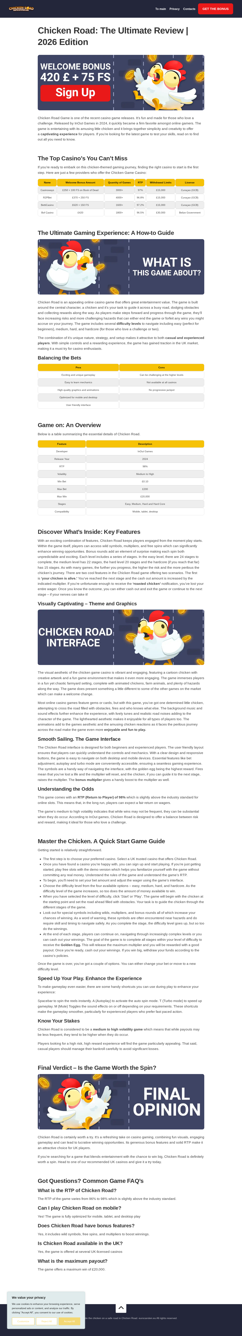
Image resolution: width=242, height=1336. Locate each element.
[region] (46, 1310)
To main (160, 8)
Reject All (46, 1321)
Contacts (189, 8)
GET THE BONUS (215, 9)
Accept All (69, 1321)
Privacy (175, 8)
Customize (23, 1321)
